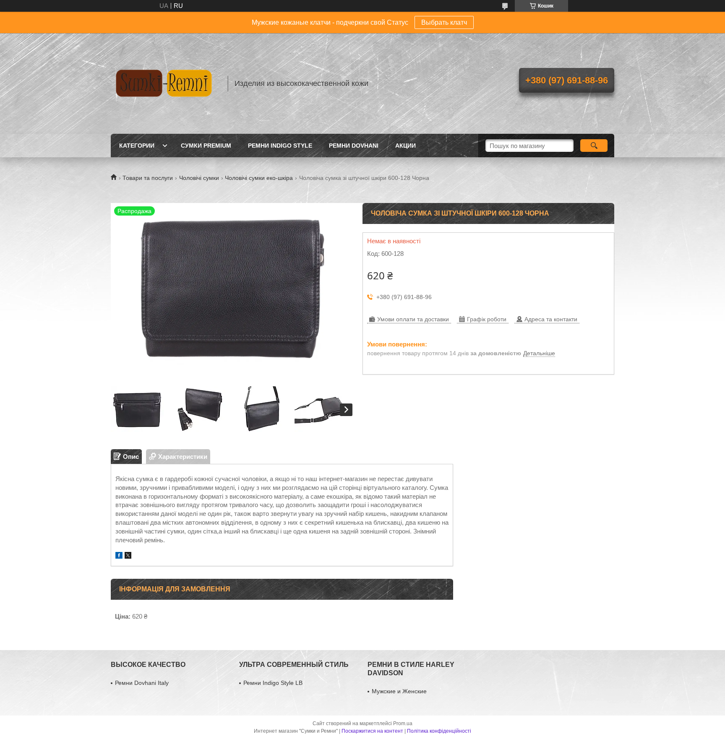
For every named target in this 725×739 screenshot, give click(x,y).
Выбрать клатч (444, 22)
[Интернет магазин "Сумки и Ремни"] (165, 83)
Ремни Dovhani (353, 145)
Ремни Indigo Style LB (273, 682)
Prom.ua (402, 723)
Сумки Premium (206, 145)
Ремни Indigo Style (280, 145)
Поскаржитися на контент (372, 731)
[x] (128, 556)
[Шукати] (594, 145)
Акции (405, 145)
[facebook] (119, 556)
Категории (136, 145)
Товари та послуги (148, 177)
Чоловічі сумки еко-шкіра (259, 177)
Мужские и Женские (399, 691)
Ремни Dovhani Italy (142, 682)
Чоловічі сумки (199, 177)
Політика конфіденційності (439, 731)
